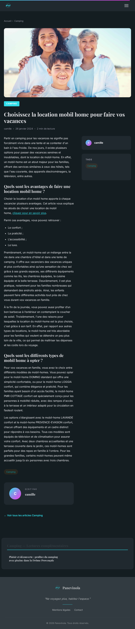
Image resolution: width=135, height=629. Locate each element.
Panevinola (71, 587)
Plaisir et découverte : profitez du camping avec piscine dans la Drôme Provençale (33, 558)
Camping (18, 21)
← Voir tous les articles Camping (23, 515)
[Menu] (126, 5)
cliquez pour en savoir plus (29, 213)
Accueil (7, 21)
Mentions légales (61, 609)
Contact (78, 609)
